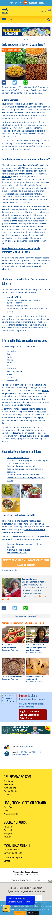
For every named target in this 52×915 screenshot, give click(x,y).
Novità (7, 810)
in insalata (17, 552)
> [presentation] (27, 39)
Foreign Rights (10, 791)
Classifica (8, 807)
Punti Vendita (10, 787)
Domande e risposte (13, 857)
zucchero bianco (14, 302)
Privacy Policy (20, 913)
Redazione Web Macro (11, 650)
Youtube (7, 836)
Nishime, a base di (18, 549)
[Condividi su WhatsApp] (28, 81)
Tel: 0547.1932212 (12, 849)
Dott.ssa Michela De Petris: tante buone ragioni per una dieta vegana (37, 647)
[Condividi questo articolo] (7, 81)
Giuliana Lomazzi (10, 99)
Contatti (7, 794)
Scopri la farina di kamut (12, 676)
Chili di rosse (18, 457)
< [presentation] (24, 39)
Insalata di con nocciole (21, 466)
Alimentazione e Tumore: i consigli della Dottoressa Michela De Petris (21, 250)
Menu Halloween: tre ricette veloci (34, 677)
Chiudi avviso (33, 913)
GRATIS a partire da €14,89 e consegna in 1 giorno (27, 753)
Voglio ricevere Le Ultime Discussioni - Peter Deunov (30, 715)
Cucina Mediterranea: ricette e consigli (11, 646)
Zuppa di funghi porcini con (23, 474)
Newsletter (9, 784)
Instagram (8, 833)
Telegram (8, 826)
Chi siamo (8, 781)
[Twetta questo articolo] (17, 81)
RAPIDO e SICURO (27, 746)
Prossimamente (11, 814)
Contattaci (8, 860)
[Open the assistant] (6, 908)
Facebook (8, 830)
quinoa (10, 362)
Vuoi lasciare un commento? (25, 616)
